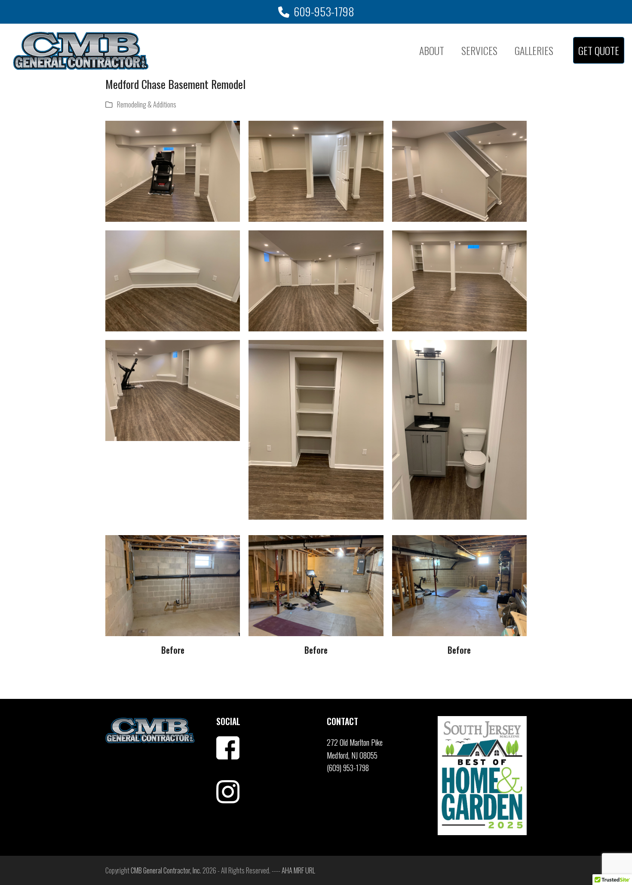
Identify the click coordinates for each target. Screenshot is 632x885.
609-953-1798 (324, 11)
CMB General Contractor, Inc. (166, 870)
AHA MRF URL (298, 870)
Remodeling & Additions (146, 104)
